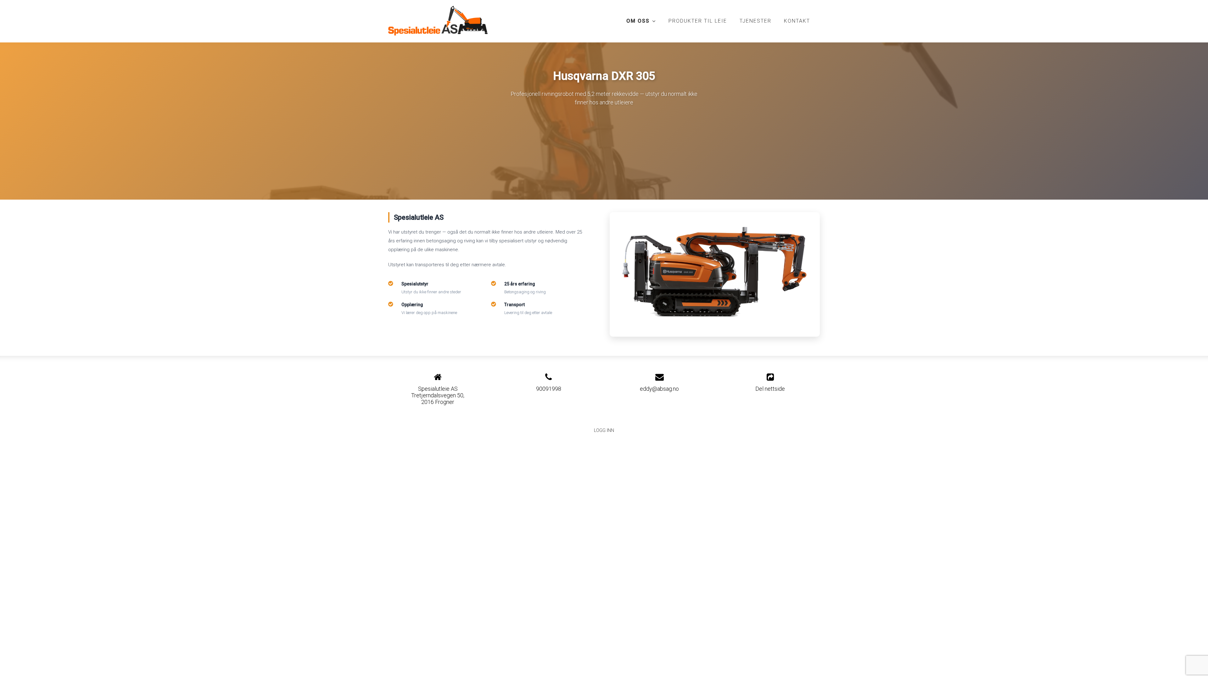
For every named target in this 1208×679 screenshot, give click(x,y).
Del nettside (770, 388)
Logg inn (604, 430)
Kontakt (797, 21)
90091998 (548, 388)
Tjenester (755, 21)
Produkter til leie (697, 21)
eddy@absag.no (659, 388)
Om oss (641, 22)
